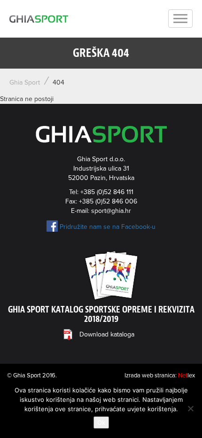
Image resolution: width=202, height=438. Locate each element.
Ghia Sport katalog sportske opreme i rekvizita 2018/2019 (101, 314)
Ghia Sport (24, 82)
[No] (190, 408)
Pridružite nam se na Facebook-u (107, 227)
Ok (101, 422)
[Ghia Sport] (38, 18)
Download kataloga (106, 334)
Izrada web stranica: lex (159, 375)
